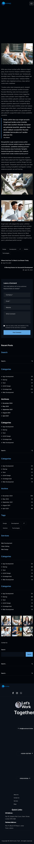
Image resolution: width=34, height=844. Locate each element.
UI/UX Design (7, 386)
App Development (8, 376)
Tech (4, 383)
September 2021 (8, 409)
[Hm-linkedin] (21, 693)
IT (20, 249)
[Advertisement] (17, 26)
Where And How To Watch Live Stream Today (15, 260)
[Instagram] (17, 693)
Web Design (4, 549)
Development (12, 249)
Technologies (5, 253)
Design (4, 249)
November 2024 (7, 403)
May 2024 (6, 406)
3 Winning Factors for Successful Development (18, 267)
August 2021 (6, 412)
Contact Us (4, 642)
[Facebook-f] (13, 693)
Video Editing (5, 546)
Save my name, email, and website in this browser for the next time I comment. (17, 326)
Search (3, 649)
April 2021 (6, 416)
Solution (26, 249)
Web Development (8, 392)
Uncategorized (7, 389)
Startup (5, 380)
